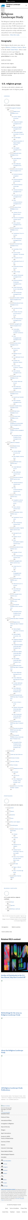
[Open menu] (26, 5)
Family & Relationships (7, 1138)
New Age (16, 863)
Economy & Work (5, 1141)
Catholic (12, 751)
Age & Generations (6, 1133)
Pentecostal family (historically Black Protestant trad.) (16, 696)
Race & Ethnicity (5, 1127)
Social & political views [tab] (7, 931)
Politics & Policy (5, 1117)
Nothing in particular (15, 909)
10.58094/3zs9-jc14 (13, 1099)
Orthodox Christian (15, 758)
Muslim (12, 811)
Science (3, 1145)
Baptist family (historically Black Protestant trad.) (16, 623)
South (19, 47)
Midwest (8, 47)
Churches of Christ (17, 308)
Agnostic (13, 905)
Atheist (12, 902)
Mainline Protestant (15, 442)
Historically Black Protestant (17, 618)
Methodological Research (7, 1154)
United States (14, 49)
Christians (7, 96)
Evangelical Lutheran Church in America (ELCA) (18, 501)
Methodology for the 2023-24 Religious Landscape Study (11, 1014)
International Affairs (6, 1120)
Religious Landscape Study (13, 5)
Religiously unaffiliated (10, 888)
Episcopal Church (17, 533)
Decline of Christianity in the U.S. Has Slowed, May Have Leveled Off (13, 976)
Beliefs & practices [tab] (16, 927)
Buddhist (13, 814)
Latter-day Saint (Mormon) (17, 754)
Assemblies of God (17, 249)
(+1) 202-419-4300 (5, 1112)
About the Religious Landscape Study (12, 1051)
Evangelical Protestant (16, 108)
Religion (3, 1130)
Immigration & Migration (7, 1123)
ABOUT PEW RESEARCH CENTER (8, 1189)
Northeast (14, 47)
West (24, 47)
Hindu (12, 818)
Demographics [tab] (5, 927)
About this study (14, 35)
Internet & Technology (7, 1148)
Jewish (12, 807)
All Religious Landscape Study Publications (12, 1089)
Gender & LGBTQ (5, 1136)
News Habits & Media (6, 1151)
